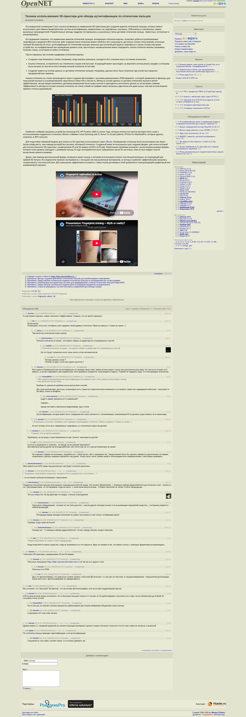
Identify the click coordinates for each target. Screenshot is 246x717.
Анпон (39, 330)
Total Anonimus (46, 338)
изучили (62, 26)
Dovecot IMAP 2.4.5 (187, 176)
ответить (51, 313)
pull (190, 246)
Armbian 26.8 (185, 224)
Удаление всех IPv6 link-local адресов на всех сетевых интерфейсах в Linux (198, 101)
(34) (36, 309)
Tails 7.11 (183, 230)
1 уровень (135, 309)
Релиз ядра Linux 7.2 (188, 75)
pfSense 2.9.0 (185, 217)
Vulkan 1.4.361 (185, 184)
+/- (152, 309)
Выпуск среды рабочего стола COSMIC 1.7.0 (197, 130)
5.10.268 (185, 244)
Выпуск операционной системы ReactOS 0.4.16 (198, 127)
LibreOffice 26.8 (186, 201)
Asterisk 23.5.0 (185, 198)
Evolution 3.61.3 (186, 182)
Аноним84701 (47, 376)
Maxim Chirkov (218, 712)
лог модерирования (166, 650)
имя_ (35, 538)
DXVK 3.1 (183, 178)
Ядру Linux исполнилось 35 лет (192, 133)
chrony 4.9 (184, 194)
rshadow (36, 492)
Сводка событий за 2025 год (187, 78)
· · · (62, 313)
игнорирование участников (150, 650)
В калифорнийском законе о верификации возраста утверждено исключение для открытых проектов (198, 123)
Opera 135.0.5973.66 (187, 171)
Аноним (30, 313)
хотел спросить (51, 396)
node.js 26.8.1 (185, 199)
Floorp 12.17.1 (185, 186)
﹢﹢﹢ (57, 313)
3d (54, 296)
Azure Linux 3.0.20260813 (189, 232)
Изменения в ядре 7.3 (182, 249)
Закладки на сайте (30, 712)
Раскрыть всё (159, 309)
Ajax (127, 309)
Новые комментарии (184, 49)
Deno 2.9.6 (184, 196)
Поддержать (207, 715)
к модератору (73, 313)
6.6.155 (207, 242)
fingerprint (42, 296)
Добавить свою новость (185, 52)
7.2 (181, 246)
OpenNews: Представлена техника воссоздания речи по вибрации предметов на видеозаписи (68, 285)
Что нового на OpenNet (185, 44)
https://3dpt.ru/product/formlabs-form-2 (63, 562)
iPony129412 (37, 603)
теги (176, 3)
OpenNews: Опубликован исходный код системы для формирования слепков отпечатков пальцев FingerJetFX (76, 283)
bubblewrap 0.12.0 (187, 207)
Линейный (144, 309)
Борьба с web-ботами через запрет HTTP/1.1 (201, 97)
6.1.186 (213, 242)
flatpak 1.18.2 (185, 188)
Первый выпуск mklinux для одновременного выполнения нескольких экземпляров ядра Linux (195, 71)
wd (34, 442)
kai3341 (48, 346)
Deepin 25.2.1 (185, 236)
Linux (185, 21)
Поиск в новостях (182, 46)
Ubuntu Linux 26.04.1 (188, 221)
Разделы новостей (183, 41)
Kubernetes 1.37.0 (187, 209)
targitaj (31, 630)
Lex (51, 357)
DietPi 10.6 (184, 234)
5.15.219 (177, 244)
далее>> (220, 211)
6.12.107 (200, 242)
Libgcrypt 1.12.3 (186, 203)
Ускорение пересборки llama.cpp (196, 105)
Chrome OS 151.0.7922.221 (190, 223)
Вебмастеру (219, 715)
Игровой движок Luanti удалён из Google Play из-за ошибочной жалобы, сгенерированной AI (197, 65)
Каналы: (178, 39)
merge (185, 246)
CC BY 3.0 (35, 291)
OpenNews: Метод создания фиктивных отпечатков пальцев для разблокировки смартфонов (68, 278)
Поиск (171, 3)
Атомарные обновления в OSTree (197, 108)
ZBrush (109, 142)
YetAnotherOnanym (44, 527)
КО (33, 321)
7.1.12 (187, 242)
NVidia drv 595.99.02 (187, 192)
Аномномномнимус (35, 463)
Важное (198, 59)
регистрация (208, 1)
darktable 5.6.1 (185, 205)
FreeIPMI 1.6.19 (186, 173)
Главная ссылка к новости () (51, 276)
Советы (198, 86)
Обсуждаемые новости (199, 117)
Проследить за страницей (33, 715)
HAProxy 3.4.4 (185, 169)
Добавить (197, 715)
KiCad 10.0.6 (184, 180)
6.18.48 (193, 242)
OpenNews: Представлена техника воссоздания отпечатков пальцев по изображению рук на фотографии (73, 281)
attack (49, 296)
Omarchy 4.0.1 (185, 226)
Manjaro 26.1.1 (185, 228)
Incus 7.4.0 (184, 190)
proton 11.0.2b (185, 175)
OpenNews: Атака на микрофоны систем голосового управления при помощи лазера (64, 287)
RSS (169, 309)
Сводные (197, 41)
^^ (51, 321)
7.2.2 (182, 242)
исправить (158, 274)
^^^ (54, 321)
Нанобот (36, 610)
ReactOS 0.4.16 (186, 219)
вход (201, 1)
